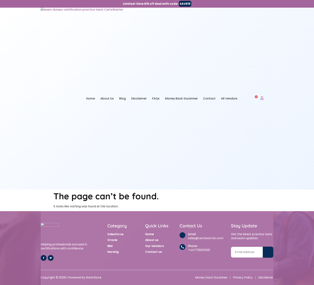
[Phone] (182, 247)
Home (90, 98)
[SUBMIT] (268, 252)
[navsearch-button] (246, 98)
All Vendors (229, 98)
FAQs (156, 98)
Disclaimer (139, 98)
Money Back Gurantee (181, 98)
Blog (122, 98)
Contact (209, 98)
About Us (107, 98)
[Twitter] (51, 258)
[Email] (182, 235)
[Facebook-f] (44, 258)
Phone (192, 246)
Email (192, 234)
